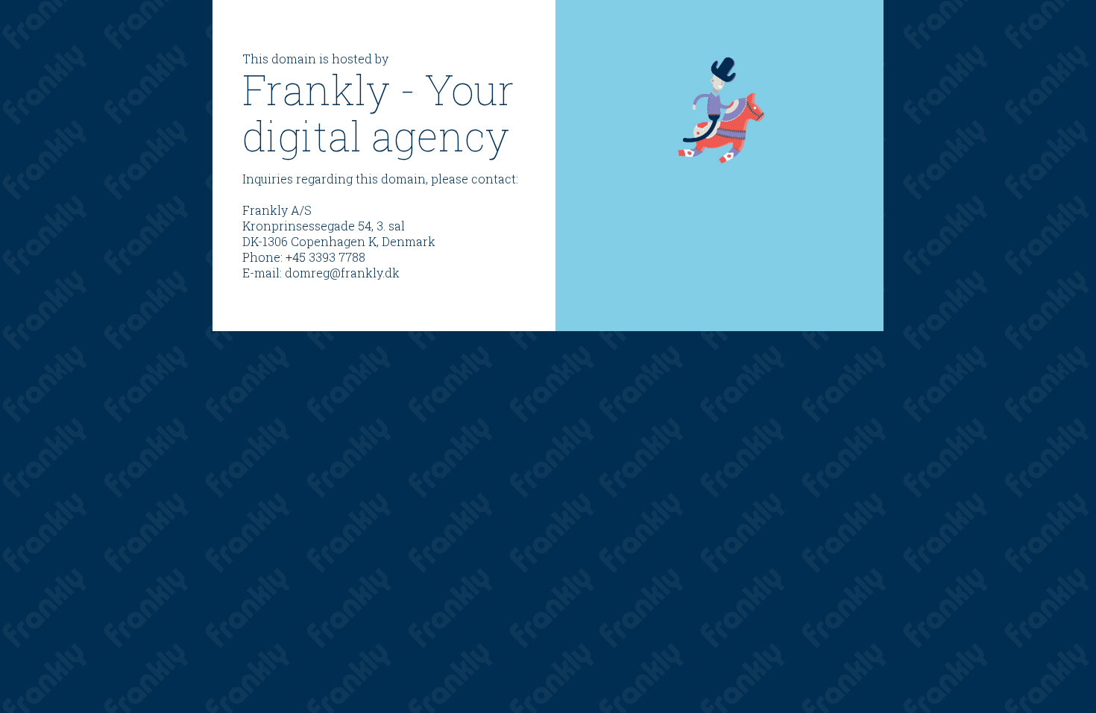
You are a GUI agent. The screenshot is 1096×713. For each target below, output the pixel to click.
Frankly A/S (277, 210)
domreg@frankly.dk (342, 272)
